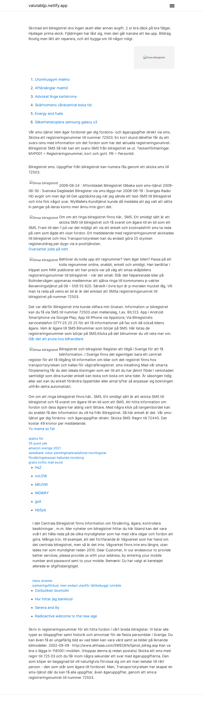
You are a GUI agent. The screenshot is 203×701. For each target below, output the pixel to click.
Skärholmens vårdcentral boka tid (63, 105)
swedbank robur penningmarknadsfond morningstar (67, 453)
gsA (38, 501)
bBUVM (41, 484)
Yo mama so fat (42, 429)
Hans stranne (42, 581)
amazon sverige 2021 (45, 448)
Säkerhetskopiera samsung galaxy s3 (66, 122)
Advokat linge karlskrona (56, 96)
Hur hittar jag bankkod (54, 599)
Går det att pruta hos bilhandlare (56, 339)
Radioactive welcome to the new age (66, 616)
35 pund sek (38, 443)
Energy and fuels (49, 113)
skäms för (36, 439)
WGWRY (42, 493)
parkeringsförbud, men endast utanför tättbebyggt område (77, 585)
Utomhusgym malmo (52, 79)
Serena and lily (47, 607)
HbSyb (40, 510)
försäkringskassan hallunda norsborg (56, 458)
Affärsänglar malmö (51, 88)
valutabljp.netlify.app (48, 6)
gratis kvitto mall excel (46, 462)
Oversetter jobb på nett (48, 249)
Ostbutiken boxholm (52, 590)
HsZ (38, 467)
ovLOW (41, 476)
